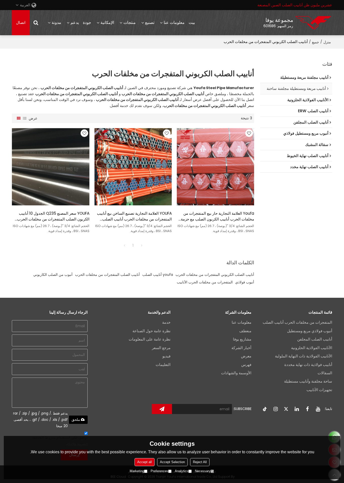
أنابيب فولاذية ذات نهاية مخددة (308, 364)
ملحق (76, 420)
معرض (246, 356)
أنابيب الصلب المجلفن (314, 339)
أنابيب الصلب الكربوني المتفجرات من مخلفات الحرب (215, 274)
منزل (327, 42)
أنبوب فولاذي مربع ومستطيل (309, 330)
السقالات (325, 373)
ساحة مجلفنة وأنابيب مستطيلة (308, 381)
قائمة (25, 118)
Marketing (137, 471)
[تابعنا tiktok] (265, 409)
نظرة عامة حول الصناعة (151, 330)
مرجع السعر (161, 347)
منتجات (129, 22)
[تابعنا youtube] (318, 409)
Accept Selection (172, 462)
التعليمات (163, 364)
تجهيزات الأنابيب (319, 389)
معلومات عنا (174, 22)
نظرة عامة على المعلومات (149, 339)
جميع (315, 42)
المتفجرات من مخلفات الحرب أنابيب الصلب (297, 322)
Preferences (159, 471)
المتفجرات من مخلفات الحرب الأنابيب (205, 282)
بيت (192, 22)
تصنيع (149, 22)
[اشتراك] (162, 409)
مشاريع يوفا (242, 339)
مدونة (56, 22)
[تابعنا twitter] (286, 409)
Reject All (200, 462)
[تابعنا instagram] (275, 409)
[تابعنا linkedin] (297, 409)
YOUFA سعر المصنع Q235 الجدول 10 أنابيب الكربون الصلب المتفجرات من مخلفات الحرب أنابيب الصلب (53, 216)
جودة (87, 22)
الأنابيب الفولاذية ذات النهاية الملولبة (303, 356)
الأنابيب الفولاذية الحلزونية (311, 347)
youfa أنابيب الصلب (157, 274)
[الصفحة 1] (124, 245)
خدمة (166, 322)
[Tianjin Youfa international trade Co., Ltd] (313, 22)
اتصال (20, 22)
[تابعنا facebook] (307, 409)
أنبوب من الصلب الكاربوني (53, 274)
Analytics (181, 471)
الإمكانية (107, 22)
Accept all (144, 462)
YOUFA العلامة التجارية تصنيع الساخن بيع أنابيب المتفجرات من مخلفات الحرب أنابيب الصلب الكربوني (134, 216)
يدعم (75, 22)
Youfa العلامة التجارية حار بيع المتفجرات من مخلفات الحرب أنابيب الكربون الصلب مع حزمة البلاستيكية (217, 216)
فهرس (246, 364)
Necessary (203, 471)
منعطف (245, 330)
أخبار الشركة (241, 347)
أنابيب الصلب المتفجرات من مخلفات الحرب (107, 274)
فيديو (166, 356)
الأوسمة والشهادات (236, 373)
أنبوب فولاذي (244, 282)
